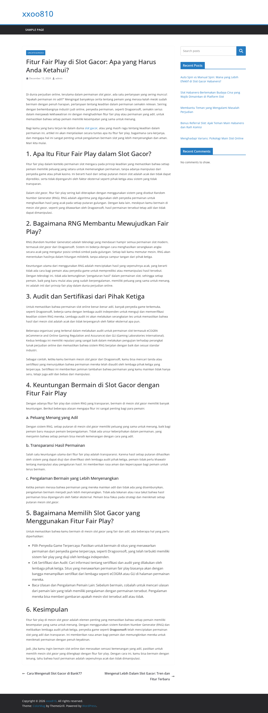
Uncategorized (36, 52)
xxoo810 (37, 13)
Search (241, 51)
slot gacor (91, 128)
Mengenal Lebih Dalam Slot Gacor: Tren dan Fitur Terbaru (137, 676)
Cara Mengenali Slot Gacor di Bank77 (54, 673)
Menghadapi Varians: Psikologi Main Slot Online (211, 138)
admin (59, 78)
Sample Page (34, 30)
